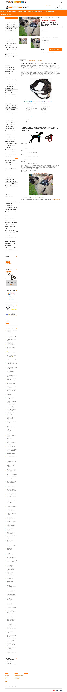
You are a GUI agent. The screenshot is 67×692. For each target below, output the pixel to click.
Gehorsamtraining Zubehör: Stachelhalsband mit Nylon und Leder (11, 611)
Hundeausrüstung (9, 438)
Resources (8, 360)
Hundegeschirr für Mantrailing (11, 442)
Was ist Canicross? (9, 384)
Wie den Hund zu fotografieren (11, 399)
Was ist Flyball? (9, 451)
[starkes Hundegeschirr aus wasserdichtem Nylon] (41, 88)
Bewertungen (39, 60)
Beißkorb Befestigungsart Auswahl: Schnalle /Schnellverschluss (10, 623)
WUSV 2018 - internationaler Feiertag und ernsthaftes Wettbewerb (11, 465)
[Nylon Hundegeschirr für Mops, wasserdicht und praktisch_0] (25, 41)
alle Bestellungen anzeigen (19, 675)
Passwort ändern (17, 676)
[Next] (17, 278)
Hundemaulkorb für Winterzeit (11, 633)
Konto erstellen (17, 678)
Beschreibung (22, 60)
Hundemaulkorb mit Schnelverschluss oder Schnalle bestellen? (11, 552)
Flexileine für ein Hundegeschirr (11, 494)
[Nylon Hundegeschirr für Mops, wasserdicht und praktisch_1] (36, 43)
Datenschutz (7, 676)
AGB (5, 678)
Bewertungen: (43, 52)
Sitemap (6, 679)
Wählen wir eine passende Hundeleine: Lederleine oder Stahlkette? (11, 595)
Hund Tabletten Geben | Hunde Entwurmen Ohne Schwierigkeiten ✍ (12, 350)
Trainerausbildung (9, 661)
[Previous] (6, 278)
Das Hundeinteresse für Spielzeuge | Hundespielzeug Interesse (11, 433)
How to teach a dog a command (11, 383)
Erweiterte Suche (8, 263)
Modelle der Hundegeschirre (40, 197)
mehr (7, 323)
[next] (63, 27)
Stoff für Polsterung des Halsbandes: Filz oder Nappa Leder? (11, 644)
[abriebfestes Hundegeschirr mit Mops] (41, 184)
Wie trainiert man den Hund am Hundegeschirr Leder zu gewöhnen (11, 418)
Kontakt (49, 5)
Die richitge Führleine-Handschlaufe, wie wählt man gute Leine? (12, 582)
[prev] (19, 27)
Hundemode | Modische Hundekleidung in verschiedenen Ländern (12, 500)
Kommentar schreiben (50, 52)
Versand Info (7, 675)
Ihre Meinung (9, 663)
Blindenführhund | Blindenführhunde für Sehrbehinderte (10, 334)
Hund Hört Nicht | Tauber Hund (11, 347)
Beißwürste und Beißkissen (56, 199)
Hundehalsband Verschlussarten (11, 579)
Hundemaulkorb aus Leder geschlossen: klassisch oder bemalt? (11, 569)
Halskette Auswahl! (10, 578)
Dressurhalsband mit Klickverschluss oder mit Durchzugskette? (10, 575)
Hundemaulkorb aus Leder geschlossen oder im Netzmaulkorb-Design (11, 591)
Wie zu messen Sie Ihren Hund (11, 664)
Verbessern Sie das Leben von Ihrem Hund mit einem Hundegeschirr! (11, 503)
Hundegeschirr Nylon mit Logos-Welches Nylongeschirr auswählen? (11, 471)
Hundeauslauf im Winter (10, 509)
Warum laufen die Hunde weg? (11, 521)
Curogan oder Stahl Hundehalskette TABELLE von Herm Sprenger (11, 599)
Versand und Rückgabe (31, 60)
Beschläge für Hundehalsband (11, 530)
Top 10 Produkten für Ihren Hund (12, 474)
